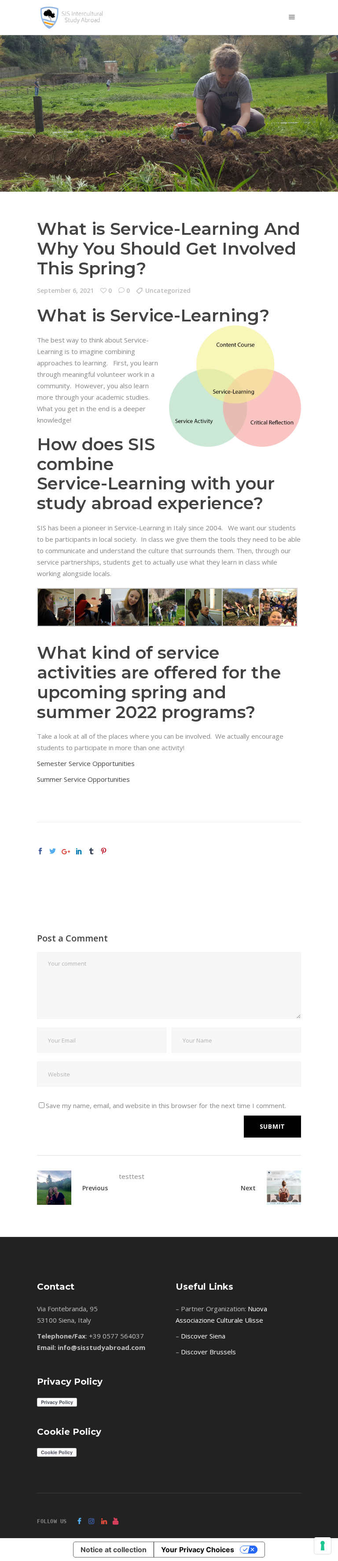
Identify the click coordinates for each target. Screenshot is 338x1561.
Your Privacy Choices (197, 1549)
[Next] (278, 1188)
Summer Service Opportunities (83, 779)
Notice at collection (114, 1549)
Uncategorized (168, 290)
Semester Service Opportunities (86, 763)
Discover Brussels (208, 1351)
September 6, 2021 (65, 290)
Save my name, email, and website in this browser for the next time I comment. (166, 1105)
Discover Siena (203, 1335)
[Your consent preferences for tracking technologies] (322, 1545)
